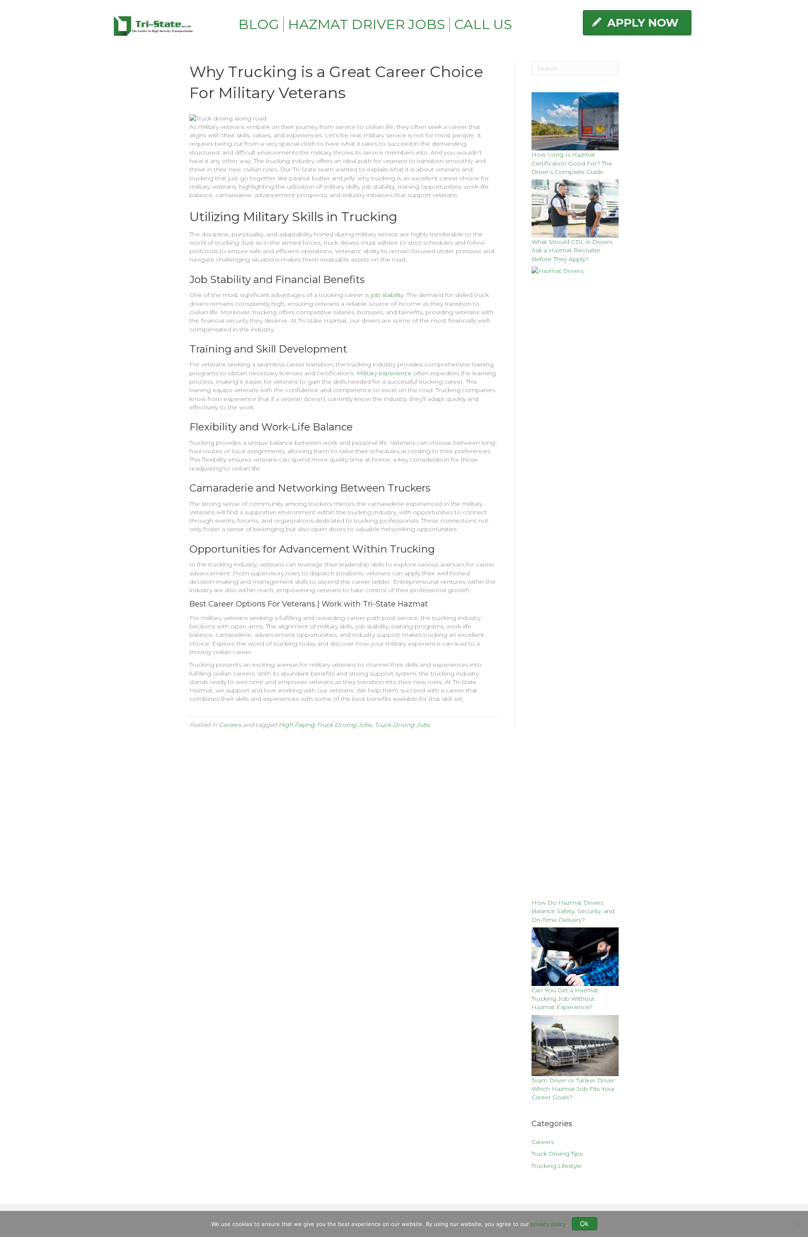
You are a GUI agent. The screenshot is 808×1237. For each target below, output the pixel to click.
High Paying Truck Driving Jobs (325, 725)
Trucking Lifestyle (557, 1166)
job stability (387, 295)
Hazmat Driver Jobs (366, 24)
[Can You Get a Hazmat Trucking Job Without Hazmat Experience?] (575, 956)
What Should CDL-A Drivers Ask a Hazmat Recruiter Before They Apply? (572, 250)
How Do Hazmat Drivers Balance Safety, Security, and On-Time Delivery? (573, 911)
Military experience (384, 373)
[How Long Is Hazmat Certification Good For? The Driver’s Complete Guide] (575, 121)
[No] (797, 1224)
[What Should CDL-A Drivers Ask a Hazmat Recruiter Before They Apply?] (575, 208)
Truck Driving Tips (557, 1153)
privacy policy (548, 1224)
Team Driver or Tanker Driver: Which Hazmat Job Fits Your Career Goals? (574, 1089)
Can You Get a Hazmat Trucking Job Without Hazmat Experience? (565, 998)
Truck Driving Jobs (402, 725)
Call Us (483, 24)
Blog (258, 24)
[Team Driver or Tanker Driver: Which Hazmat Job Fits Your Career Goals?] (575, 1045)
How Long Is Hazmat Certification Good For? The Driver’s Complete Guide (572, 163)
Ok (584, 1223)
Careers (230, 725)
